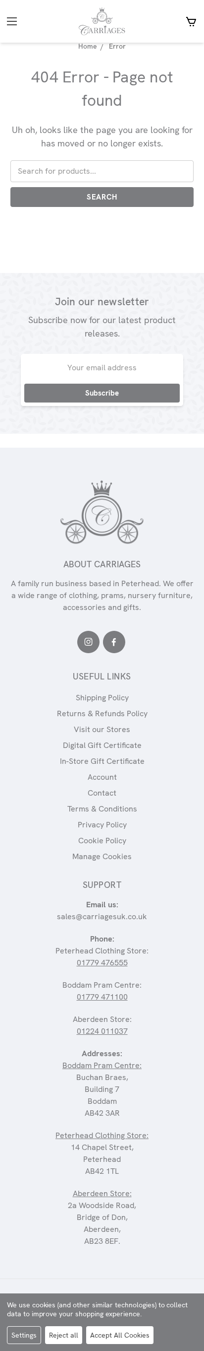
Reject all (63, 1335)
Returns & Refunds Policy (102, 713)
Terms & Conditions (102, 809)
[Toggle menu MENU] (26, 21)
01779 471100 (102, 997)
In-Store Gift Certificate (102, 761)
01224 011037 (102, 1031)
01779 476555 (102, 962)
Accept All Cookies (120, 1335)
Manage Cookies (102, 856)
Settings (24, 1335)
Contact (102, 793)
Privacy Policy (102, 824)
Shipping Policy (102, 697)
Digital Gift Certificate (102, 745)
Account (102, 777)
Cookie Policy (102, 840)
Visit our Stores (102, 729)
